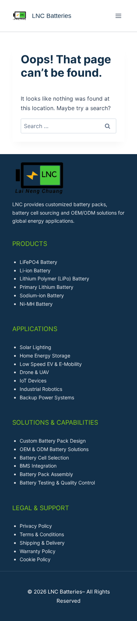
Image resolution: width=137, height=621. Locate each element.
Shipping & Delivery (42, 543)
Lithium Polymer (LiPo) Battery (54, 278)
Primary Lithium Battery (46, 287)
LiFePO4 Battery (38, 262)
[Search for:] (68, 125)
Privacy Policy (36, 526)
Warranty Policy (38, 551)
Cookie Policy (35, 559)
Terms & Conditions (42, 534)
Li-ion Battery (35, 270)
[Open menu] (118, 15)
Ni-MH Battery (36, 304)
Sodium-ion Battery (42, 295)
